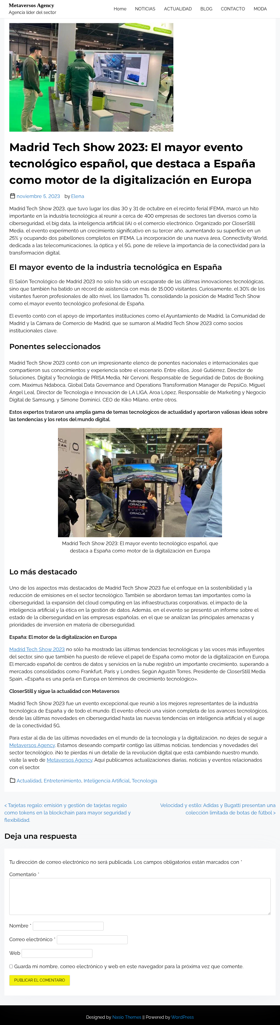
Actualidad (29, 781)
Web (14, 953)
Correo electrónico (32, 939)
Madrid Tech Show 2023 (37, 649)
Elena (77, 196)
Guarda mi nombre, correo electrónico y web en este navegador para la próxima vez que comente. (128, 966)
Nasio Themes (127, 1017)
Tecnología (144, 781)
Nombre (20, 926)
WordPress (182, 1017)
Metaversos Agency (31, 5)
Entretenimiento (62, 781)
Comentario (24, 874)
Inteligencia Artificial (107, 781)
